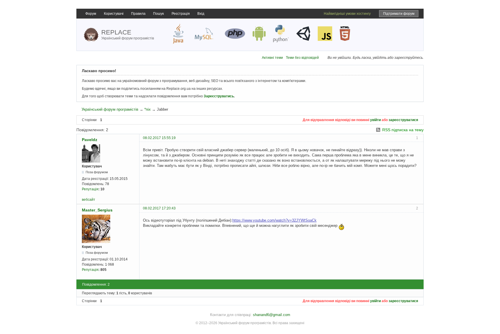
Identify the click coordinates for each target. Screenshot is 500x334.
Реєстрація (181, 14)
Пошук (158, 14)
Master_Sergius (97, 210)
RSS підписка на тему (403, 129)
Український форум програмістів (110, 109)
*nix (147, 109)
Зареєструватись (219, 96)
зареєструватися (403, 120)
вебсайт (88, 200)
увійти (375, 120)
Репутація (90, 189)
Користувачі (114, 14)
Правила (138, 14)
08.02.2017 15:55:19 (159, 138)
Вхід (200, 14)
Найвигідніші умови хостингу (347, 14)
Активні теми (272, 58)
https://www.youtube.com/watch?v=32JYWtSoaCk (274, 220)
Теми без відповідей (302, 58)
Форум (90, 14)
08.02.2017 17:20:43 (159, 208)
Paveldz (89, 139)
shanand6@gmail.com (271, 315)
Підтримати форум (398, 14)
